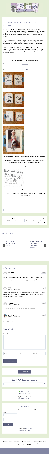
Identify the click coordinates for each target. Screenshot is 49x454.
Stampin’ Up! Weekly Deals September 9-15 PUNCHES (36, 220)
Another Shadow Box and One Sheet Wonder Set (36, 243)
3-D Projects (6, 19)
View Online (21, 398)
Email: (5, 417)
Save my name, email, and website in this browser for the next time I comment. (23, 357)
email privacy (28, 428)
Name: (5, 412)
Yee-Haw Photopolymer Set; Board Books (13, 210)
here (14, 189)
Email (20, 353)
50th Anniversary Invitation (13, 220)
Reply (43, 272)
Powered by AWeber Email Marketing (24, 430)
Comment (6, 333)
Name (6, 353)
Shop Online (28, 398)
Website (35, 353)
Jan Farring (11, 315)
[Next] (45, 245)
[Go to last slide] (4, 245)
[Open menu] (24, 1)
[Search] (44, 384)
